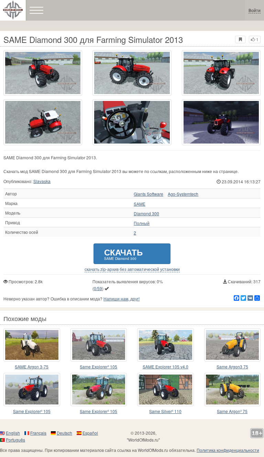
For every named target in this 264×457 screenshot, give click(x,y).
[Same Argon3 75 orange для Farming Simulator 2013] (232, 345)
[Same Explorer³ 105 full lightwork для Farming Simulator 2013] (98, 345)
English (13, 433)
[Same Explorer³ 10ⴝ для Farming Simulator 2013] (98, 389)
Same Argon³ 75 (232, 411)
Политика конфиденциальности (228, 450)
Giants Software (148, 194)
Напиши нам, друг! (121, 298)
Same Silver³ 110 (165, 411)
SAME (139, 204)
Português (15, 440)
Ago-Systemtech (183, 194)
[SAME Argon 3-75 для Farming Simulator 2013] (31, 345)
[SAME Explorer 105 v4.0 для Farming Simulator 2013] (165, 345)
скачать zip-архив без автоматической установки (132, 269)
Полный (142, 223)
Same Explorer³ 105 (98, 366)
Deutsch (64, 433)
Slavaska (42, 181)
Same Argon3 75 (232, 366)
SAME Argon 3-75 (31, 366)
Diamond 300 (146, 213)
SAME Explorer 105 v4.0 (165, 366)
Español (90, 433)
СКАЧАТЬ (123, 253)
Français (38, 433)
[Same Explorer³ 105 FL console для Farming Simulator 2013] (31, 389)
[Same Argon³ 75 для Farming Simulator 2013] (232, 389)
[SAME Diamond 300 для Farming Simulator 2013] (42, 73)
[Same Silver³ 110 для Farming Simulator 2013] (165, 389)
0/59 (98, 288)
